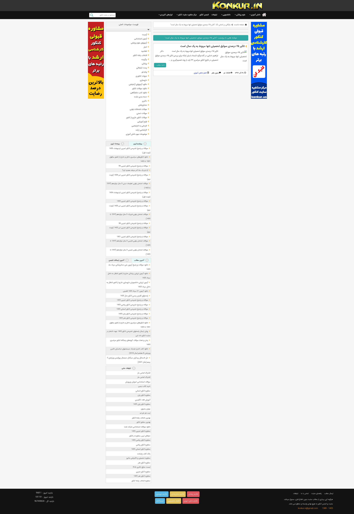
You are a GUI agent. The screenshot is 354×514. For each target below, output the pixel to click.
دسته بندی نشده (140, 96)
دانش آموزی (256, 14)
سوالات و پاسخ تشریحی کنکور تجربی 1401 (132, 236)
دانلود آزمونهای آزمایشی (138, 84)
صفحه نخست (239, 24)
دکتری (144, 100)
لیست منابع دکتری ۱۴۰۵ (141, 467)
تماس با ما (305, 493)
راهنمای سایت (316, 493)
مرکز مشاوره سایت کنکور (187, 14)
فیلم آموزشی (142, 121)
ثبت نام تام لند (145, 413)
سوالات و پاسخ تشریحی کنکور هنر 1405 (133, 318)
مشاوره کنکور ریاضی (143, 444)
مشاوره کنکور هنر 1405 (142, 476)
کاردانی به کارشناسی (139, 125)
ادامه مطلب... (160, 65)
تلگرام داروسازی (161, 494)
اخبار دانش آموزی (200, 72)
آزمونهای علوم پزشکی (139, 42)
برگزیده (144, 59)
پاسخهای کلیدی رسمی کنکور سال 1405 (134, 295)
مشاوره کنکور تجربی (143, 471)
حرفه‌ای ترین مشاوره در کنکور (139, 435)
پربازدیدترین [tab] (138, 143)
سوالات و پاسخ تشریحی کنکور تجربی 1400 (132, 201)
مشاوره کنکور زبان (144, 395)
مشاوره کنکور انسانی (143, 390)
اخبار (145, 47)
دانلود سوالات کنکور (139, 88)
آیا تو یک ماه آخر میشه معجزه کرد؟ (135, 170)
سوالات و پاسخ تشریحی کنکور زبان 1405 (133, 313)
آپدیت (144, 34)
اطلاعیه (144, 51)
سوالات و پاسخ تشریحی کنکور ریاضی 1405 (132, 304)
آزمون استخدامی (140, 38)
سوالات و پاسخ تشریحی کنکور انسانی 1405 (132, 309)
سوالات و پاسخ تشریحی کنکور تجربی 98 (133, 223)
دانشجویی (227, 14)
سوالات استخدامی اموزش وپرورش (137, 381)
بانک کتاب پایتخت (143, 453)
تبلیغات (214, 14)
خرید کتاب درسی (144, 386)
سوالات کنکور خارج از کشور (136, 117)
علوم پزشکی (240, 14)
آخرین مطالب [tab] (139, 260)
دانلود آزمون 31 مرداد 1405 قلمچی (135, 291)
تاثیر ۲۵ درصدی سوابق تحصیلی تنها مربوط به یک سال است (212, 46)
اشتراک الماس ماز (144, 372)
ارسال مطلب (328, 493)
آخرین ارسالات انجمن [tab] (117, 260)
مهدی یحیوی (145, 408)
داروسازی (143, 80)
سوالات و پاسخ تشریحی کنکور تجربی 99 (133, 166)
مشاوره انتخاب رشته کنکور (141, 480)
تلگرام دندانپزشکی (177, 494)
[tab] (128, 29)
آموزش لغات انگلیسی (142, 399)
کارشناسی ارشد (141, 129)
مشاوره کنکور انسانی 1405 (140, 449)
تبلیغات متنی (127, 368)
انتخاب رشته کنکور (140, 55)
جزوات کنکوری (141, 76)
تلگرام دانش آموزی (191, 500)
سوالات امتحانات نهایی (138, 109)
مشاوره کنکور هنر (144, 462)
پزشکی (144, 63)
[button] (148, 29)
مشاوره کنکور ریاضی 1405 (141, 440)
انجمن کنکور (204, 14)
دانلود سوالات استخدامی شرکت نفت (137, 426)
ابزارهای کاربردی (166, 14)
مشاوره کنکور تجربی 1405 (141, 431)
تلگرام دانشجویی (174, 500)
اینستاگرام (160, 500)
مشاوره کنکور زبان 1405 (141, 404)
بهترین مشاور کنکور (143, 422)
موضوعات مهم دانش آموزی (136, 134)
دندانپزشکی (142, 105)
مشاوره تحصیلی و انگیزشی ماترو (138, 458)
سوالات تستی (141, 113)
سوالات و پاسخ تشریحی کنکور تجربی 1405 (132, 300)
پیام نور (144, 71)
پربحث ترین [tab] (115, 143)
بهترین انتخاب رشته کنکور (141, 417)
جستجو (91, 15)
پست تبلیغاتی (141, 67)
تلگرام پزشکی (193, 494)
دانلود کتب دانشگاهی (138, 92)
